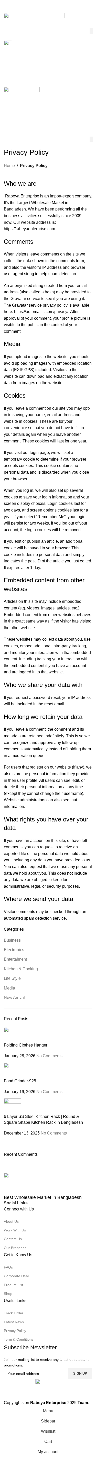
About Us (11, 1221)
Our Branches (15, 1248)
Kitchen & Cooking (21, 969)
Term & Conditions (19, 1339)
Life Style (12, 978)
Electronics (14, 950)
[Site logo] (34, 20)
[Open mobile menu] (48, 82)
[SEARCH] (91, 31)
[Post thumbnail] (12, 1034)
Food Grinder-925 (20, 1081)
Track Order (13, 1313)
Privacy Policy (15, 1331)
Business (12, 940)
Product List (13, 1285)
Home (9, 165)
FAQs (8, 1267)
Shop (8, 1294)
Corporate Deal (16, 1276)
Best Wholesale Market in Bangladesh (43, 1197)
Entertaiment (15, 959)
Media (9, 988)
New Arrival (14, 997)
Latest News (14, 1322)
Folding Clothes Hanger (25, 1045)
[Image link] (48, 1184)
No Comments (49, 1056)
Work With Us (15, 1230)
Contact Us (13, 1239)
